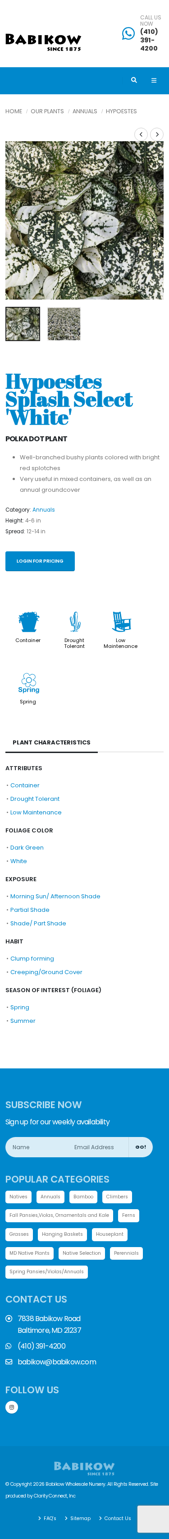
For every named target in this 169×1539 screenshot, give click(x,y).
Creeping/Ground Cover (46, 972)
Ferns (128, 1215)
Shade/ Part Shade (38, 923)
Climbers (117, 1196)
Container (28, 640)
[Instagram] (11, 1407)
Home (13, 111)
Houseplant (109, 1234)
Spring (28, 701)
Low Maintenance (120, 643)
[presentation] (16, 220)
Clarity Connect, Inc (54, 1496)
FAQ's (49, 1518)
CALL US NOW (150, 21)
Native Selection (82, 1253)
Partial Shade (30, 910)
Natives (18, 1196)
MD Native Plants (29, 1253)
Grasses (19, 1234)
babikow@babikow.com (57, 1362)
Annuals (85, 111)
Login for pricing (40, 561)
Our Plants (47, 111)
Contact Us (117, 1518)
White (18, 861)
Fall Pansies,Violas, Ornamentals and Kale (59, 1215)
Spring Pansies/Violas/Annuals (46, 1271)
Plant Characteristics (52, 742)
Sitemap (80, 1518)
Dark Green (27, 847)
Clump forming (32, 958)
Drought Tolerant (74, 643)
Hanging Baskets (62, 1234)
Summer (23, 1021)
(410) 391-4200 (149, 40)
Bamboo (83, 1196)
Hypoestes (121, 111)
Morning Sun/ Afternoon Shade (55, 896)
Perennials (126, 1253)
